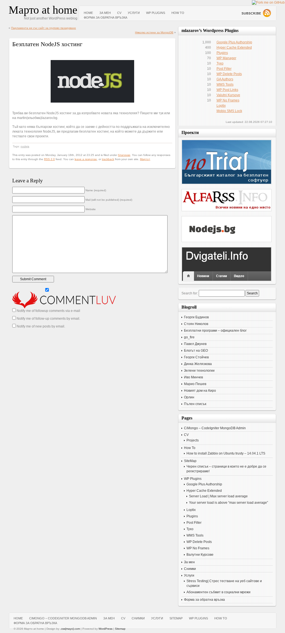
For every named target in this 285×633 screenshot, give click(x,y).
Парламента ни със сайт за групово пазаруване (43, 27)
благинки (124, 155)
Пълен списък (195, 404)
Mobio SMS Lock (229, 111)
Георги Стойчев (196, 357)
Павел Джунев (195, 344)
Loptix (221, 106)
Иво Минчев (193, 377)
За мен (105, 12)
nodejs (25, 146)
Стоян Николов (196, 324)
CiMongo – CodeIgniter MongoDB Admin (215, 428)
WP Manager (226, 58)
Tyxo (220, 63)
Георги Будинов (196, 317)
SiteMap (190, 461)
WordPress (105, 628)
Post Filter (224, 69)
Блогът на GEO (196, 351)
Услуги (134, 12)
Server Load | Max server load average (218, 496)
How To (177, 12)
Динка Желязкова (198, 364)
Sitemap (120, 628)
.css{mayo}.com (70, 628)
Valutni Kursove (228, 95)
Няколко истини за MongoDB (154, 32)
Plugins (222, 53)
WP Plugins (155, 12)
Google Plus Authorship (234, 42)
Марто (144, 159)
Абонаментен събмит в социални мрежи (218, 592)
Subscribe (256, 13)
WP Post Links (227, 90)
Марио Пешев (195, 384)
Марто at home (43, 10)
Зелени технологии (199, 371)
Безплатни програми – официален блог (215, 330)
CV (119, 12)
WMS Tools (225, 84)
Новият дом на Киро (200, 391)
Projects (192, 440)
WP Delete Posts (229, 74)
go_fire (189, 337)
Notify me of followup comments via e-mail (48, 311)
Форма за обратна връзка (105, 17)
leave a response (86, 159)
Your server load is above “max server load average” (228, 503)
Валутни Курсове (199, 555)
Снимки (190, 569)
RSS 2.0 (49, 159)
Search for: (189, 293)
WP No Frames (228, 100)
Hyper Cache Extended (234, 47)
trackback (108, 159)
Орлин (189, 397)
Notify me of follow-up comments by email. (48, 319)
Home (88, 12)
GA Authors (225, 79)
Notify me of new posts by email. (41, 326)
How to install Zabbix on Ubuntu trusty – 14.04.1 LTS (225, 453)
